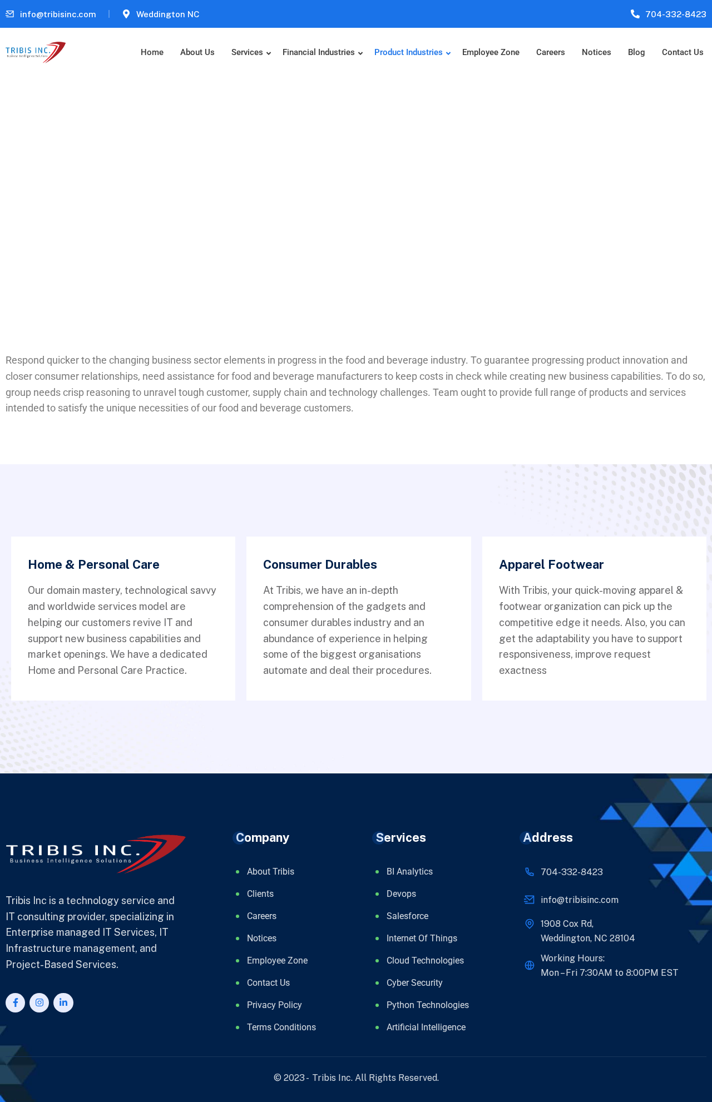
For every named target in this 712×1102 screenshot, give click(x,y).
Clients (260, 893)
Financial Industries (319, 52)
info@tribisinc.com (58, 14)
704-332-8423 (675, 14)
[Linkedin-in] (63, 1002)
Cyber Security (415, 982)
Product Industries (408, 52)
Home (152, 52)
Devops (401, 893)
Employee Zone (491, 52)
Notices (596, 52)
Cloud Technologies (425, 960)
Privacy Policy (274, 1005)
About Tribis (270, 871)
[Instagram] (39, 1002)
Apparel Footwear (551, 564)
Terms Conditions (281, 1027)
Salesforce (407, 916)
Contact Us (683, 52)
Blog (636, 52)
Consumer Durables (320, 564)
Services (247, 52)
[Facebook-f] (15, 1002)
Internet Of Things (422, 938)
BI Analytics (410, 871)
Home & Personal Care (94, 564)
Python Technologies (428, 1005)
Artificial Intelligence (426, 1027)
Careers (550, 52)
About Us (197, 52)
